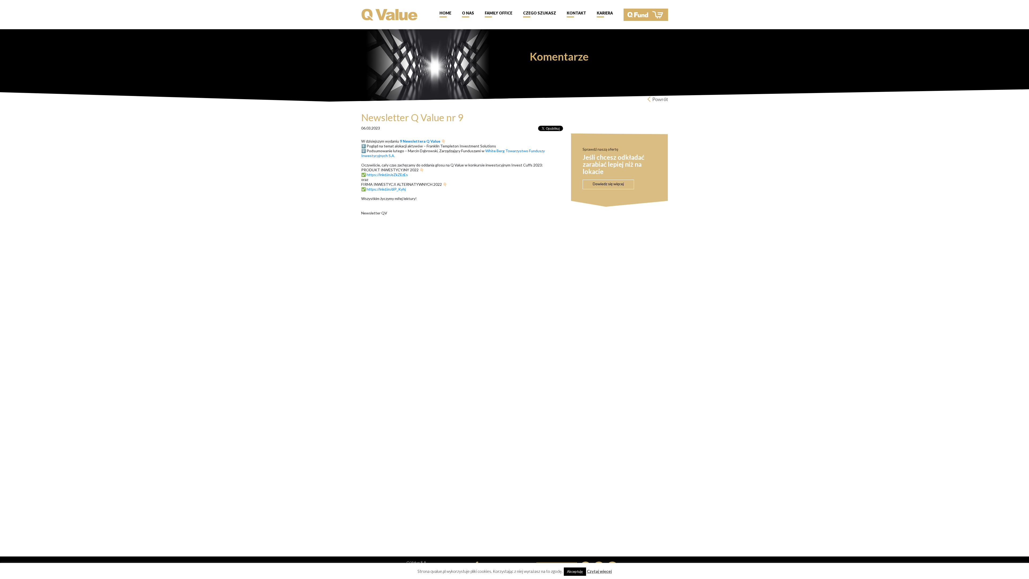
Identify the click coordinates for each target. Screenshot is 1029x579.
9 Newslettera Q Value (420, 141)
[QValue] (389, 14)
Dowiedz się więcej (608, 183)
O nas (468, 13)
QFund (646, 15)
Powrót (660, 99)
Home (445, 13)
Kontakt (576, 13)
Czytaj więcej (599, 571)
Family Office (498, 13)
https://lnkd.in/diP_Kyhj (386, 189)
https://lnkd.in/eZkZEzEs (387, 174)
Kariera (605, 13)
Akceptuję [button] (575, 571)
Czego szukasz (539, 13)
